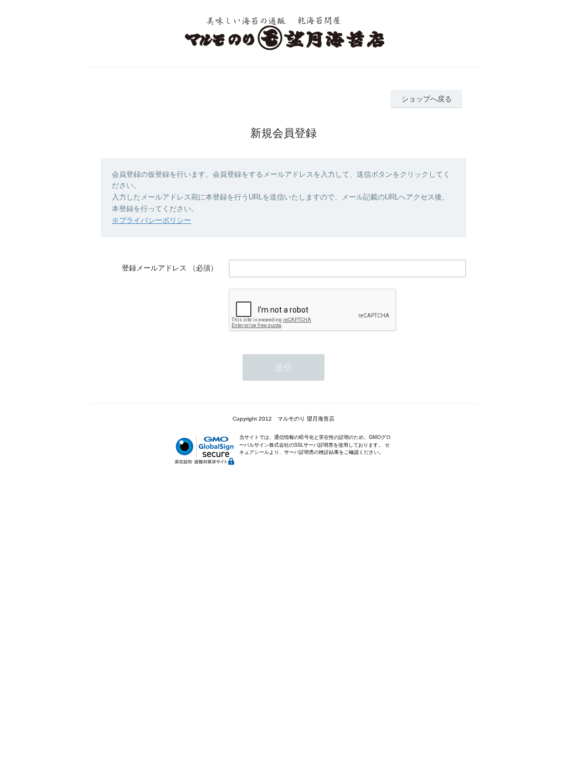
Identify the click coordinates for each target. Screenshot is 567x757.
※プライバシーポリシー (151, 220)
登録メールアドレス (154, 268)
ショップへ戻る (426, 99)
